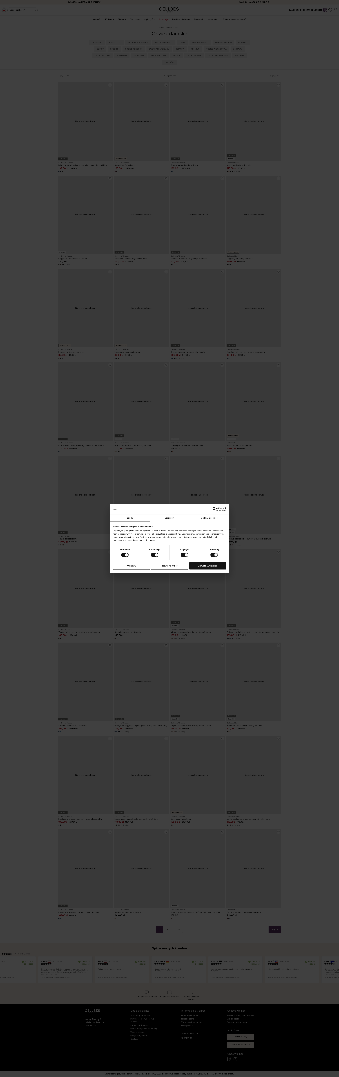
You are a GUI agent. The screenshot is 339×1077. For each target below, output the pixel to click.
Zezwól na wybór (169, 566)
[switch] (154, 555)
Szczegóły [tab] (169, 518)
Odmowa (131, 566)
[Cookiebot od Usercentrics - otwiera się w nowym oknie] (214, 509)
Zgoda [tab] (130, 518)
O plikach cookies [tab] (209, 518)
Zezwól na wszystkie (207, 566)
